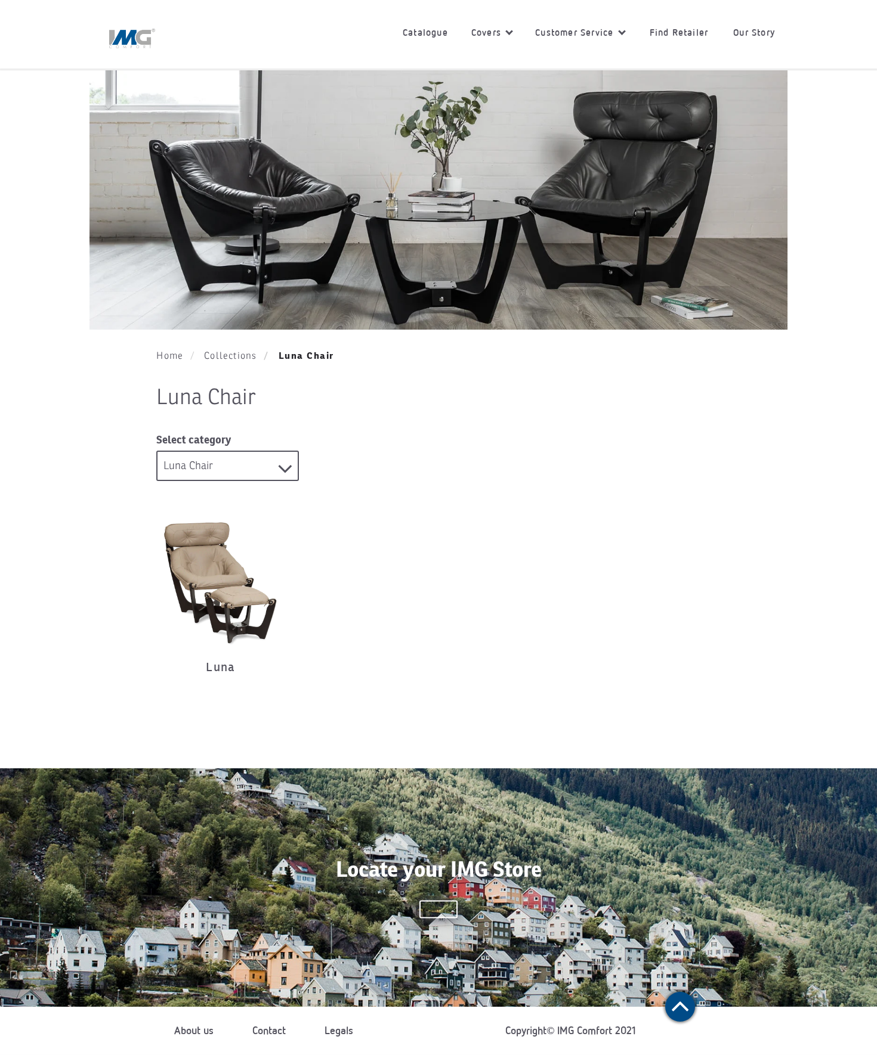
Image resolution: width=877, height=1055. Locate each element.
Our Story (754, 32)
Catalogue (425, 32)
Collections (230, 355)
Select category (193, 439)
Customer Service (575, 32)
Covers (487, 32)
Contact (269, 1030)
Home (169, 355)
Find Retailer (679, 32)
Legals (339, 1030)
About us (194, 1030)
